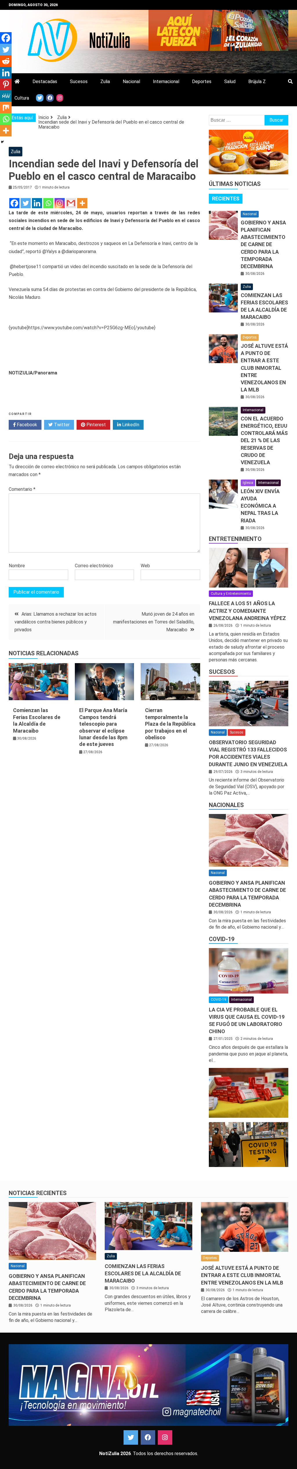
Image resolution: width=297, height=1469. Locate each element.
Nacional (131, 81)
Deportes (201, 81)
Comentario (22, 489)
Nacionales (226, 805)
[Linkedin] (37, 203)
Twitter (61, 424)
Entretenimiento (235, 538)
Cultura (22, 98)
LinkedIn (130, 424)
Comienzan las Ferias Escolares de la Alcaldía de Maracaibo (143, 1273)
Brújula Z (257, 81)
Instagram (165, 1437)
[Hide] (2, 142)
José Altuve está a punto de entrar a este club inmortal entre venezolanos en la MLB (264, 368)
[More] (82, 203)
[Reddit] (6, 61)
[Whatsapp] (48, 203)
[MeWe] (6, 96)
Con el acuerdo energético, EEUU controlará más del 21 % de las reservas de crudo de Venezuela (264, 440)
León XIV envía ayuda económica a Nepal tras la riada (260, 506)
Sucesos (79, 81)
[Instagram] (60, 203)
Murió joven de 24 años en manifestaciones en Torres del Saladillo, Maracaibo (153, 621)
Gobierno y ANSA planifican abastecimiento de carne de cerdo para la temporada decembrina (263, 244)
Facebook (26, 424)
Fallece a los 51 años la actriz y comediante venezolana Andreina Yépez (247, 610)
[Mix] (6, 107)
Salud (230, 81)
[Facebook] (14, 203)
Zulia (105, 81)
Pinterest (95, 424)
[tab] (225, 199)
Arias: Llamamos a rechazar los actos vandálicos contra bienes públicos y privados (56, 621)
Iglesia (248, 483)
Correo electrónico (94, 565)
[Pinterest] (6, 84)
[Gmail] (71, 203)
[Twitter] (26, 203)
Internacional (166, 81)
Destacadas (44, 81)
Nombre (17, 565)
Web (145, 565)
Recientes (225, 198)
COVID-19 (221, 939)
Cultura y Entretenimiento (231, 594)
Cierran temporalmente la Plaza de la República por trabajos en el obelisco (170, 723)
